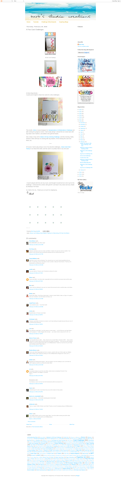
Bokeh (34, 440)
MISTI (38, 455)
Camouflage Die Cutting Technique (58, 440)
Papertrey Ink (50, 233)
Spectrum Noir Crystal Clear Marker (38, 463)
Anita (34, 130)
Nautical (64, 455)
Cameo (48, 440)
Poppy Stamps (80, 458)
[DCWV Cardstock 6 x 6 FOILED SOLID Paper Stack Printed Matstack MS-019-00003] (38, 207)
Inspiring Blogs (63, 22)
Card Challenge (37, 233)
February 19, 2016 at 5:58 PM (36, 314)
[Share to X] (46, 231)
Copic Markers (40, 444)
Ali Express (72, 437)
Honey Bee (29, 451)
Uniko (41, 468)
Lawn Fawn (33, 453)
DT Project (77, 446)
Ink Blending (46, 451)
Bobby (30, 293)
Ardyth (30, 359)
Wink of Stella (90, 468)
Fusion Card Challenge (48, 448)
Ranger (62, 460)
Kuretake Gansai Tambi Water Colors (62, 451)
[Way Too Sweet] (53, 207)
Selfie (87, 460)
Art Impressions (30, 438)
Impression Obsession (38, 451)
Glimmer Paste (78, 448)
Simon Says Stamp (61, 461)
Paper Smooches (70, 457)
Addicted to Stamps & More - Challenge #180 (86, 160)
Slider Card (87, 461)
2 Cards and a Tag (84, 157)
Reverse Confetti (68, 460)
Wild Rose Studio (83, 468)
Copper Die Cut (49, 444)
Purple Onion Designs (51, 460)
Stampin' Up (58, 464)
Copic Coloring (90, 443)
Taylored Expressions (44, 465)
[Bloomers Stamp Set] (45, 207)
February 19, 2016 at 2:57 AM (36, 273)
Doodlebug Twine (63, 446)
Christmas (43, 443)
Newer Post (29, 424)
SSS (54, 463)
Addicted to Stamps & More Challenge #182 (86, 148)
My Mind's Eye (58, 455)
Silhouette (42, 461)
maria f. (31, 413)
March (81, 139)
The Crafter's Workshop (31, 467)
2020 (80, 113)
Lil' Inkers (58, 453)
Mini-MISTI (33, 455)
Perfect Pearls (56, 458)
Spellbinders (48, 463)
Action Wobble (42, 437)
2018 (80, 117)
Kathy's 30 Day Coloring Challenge (50, 137)
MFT (92, 453)
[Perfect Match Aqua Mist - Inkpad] (45, 215)
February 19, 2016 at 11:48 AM (36, 306)
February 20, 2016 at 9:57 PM (36, 375)
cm (30, 369)
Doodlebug (56, 446)
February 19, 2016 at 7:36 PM (36, 333)
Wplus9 (49, 470)
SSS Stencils (41, 464)
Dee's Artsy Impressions (67, 444)
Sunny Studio (34, 465)
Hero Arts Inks (88, 450)
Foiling (76, 447)
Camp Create (69, 440)
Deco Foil (59, 444)
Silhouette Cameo (51, 461)
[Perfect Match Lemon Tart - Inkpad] (61, 215)
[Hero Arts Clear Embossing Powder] (53, 223)
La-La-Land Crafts (82, 451)
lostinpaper (32, 319)
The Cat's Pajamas (89, 465)
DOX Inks (69, 446)
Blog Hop (29, 440)
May (81, 136)
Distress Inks (30, 446)
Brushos (38, 440)
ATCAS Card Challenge (39, 438)
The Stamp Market (47, 467)
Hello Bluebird (72, 450)
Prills (30, 460)
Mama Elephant (43, 233)
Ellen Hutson (35, 447)
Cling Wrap (68, 443)
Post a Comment (31, 421)
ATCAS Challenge (50, 438)
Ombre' (52, 457)
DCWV (54, 444)
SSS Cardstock (60, 463)
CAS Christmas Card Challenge (41, 441)
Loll (30, 328)
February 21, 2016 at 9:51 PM (36, 391)
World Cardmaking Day (41, 470)
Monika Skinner (33, 350)
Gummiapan (40, 450)
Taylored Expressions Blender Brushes (56, 465)
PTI (45, 460)
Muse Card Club (65, 147)
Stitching (80, 464)
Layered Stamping (42, 453)
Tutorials (36, 22)
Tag (38, 465)
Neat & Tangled (69, 455)
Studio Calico (85, 464)
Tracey (28, 148)
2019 (80, 115)
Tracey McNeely (33, 258)
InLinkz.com (28, 227)
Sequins (91, 460)
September (83, 128)
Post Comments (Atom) (37, 426)
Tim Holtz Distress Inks (70, 467)
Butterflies (44, 440)
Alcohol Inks (66, 437)
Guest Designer (32, 450)
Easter (85, 446)
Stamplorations (65, 464)
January (82, 169)
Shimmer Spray (35, 461)
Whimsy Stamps (76, 468)
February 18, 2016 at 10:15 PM (36, 244)
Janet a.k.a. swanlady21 (35, 396)
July (81, 132)
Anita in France (33, 338)
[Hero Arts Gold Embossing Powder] (61, 223)
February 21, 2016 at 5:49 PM (36, 383)
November (82, 124)
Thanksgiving (75, 465)
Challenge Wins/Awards (48, 22)
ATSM (57, 438)
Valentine (45, 468)
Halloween (46, 450)
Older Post (72, 424)
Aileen (30, 277)
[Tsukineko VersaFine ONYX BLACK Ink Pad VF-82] (45, 223)
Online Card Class (59, 457)
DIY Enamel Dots (48, 446)
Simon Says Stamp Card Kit (73, 461)
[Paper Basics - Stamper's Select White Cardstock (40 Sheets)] (30, 207)
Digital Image (83, 444)
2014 (80, 174)
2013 (80, 176)
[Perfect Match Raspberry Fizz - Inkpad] (38, 215)
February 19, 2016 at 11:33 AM (36, 298)
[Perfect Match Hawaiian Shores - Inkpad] (53, 215)
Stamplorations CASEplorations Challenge (60, 130)
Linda (30, 311)
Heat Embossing (64, 450)
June (81, 134)
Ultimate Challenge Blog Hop (33, 468)
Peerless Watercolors (40, 458)
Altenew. (90, 437)
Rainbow (58, 460)
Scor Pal (83, 460)
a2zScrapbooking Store (32, 437)
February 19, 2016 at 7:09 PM (36, 324)
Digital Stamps (89, 444)
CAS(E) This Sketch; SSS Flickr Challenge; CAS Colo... (85, 144)
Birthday (68, 438)
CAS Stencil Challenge (78, 441)
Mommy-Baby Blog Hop (85, 162)
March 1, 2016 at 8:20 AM (35, 418)
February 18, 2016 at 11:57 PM (36, 254)
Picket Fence (63, 458)
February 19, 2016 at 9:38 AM (36, 289)
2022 (80, 109)
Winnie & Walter (30, 470)
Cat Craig (31, 249)
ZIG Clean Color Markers (64, 233)
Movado (45, 455)
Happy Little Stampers (54, 450)
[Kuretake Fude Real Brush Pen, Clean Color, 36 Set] (38, 223)
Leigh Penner (32, 303)
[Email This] (43, 231)
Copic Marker (33, 444)
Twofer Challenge (90, 467)
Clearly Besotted (58, 443)
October (82, 126)
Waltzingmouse (58, 468)
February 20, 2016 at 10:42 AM (36, 364)
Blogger (78, 475)
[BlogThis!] (44, 231)
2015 (80, 172)
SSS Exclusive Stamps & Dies (73, 463)
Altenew (31, 233)
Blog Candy (90, 438)
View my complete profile (83, 46)
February (82, 141)
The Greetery (39, 467)
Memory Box (85, 453)
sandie (30, 269)
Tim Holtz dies (61, 467)
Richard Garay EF (77, 460)
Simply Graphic (81, 461)
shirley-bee (32, 404)
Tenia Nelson (32, 241)
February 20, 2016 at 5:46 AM (36, 345)
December (82, 122)
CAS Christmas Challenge (56, 441)
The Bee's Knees (81, 465)
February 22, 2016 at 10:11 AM (36, 399)
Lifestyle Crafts (50, 453)
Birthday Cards (82, 438)
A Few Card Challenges (85, 155)
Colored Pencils (74, 443)
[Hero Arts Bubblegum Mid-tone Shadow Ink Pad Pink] (30, 215)
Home (28, 22)
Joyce (30, 388)
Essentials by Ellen (70, 447)
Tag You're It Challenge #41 (86, 153)
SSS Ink (87, 463)
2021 (80, 111)
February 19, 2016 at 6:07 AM (36, 281)
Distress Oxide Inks (39, 446)
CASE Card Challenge (33, 443)
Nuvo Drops (84, 455)
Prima (34, 460)
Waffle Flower (51, 468)
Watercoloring (56, 233)
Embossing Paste (50, 447)
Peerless (33, 458)
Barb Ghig (81, 44)
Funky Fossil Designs (36, 448)
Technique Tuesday (67, 465)
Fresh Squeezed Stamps (83, 447)
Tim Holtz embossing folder (80, 467)
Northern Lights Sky (76, 455)
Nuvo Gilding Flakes (35, 457)
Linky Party (66, 453)
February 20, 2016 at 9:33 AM (36, 355)
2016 (80, 121)
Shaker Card (29, 461)
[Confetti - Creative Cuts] (61, 207)
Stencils (73, 464)
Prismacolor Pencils (39, 460)
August (82, 130)
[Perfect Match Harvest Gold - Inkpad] (30, 223)
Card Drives (91, 440)
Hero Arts (79, 450)
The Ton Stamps (54, 467)
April (81, 137)
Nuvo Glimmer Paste (44, 457)
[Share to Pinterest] (48, 231)
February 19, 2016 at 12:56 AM (36, 264)
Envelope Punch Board (60, 447)
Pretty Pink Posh (89, 458)
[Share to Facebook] (47, 231)
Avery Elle (61, 438)
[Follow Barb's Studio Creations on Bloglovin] (84, 53)
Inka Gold (52, 451)
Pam (30, 285)
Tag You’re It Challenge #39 (86, 167)
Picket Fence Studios (71, 458)
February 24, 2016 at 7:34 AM (36, 409)
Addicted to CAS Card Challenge (53, 437)
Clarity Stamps (50, 443)
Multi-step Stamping (51, 455)
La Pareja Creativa (74, 451)
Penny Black (48, 458)
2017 (80, 119)
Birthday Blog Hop (74, 438)
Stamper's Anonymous (50, 464)
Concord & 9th (81, 443)
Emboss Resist (41, 447)
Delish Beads (76, 444)
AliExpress (77, 437)
